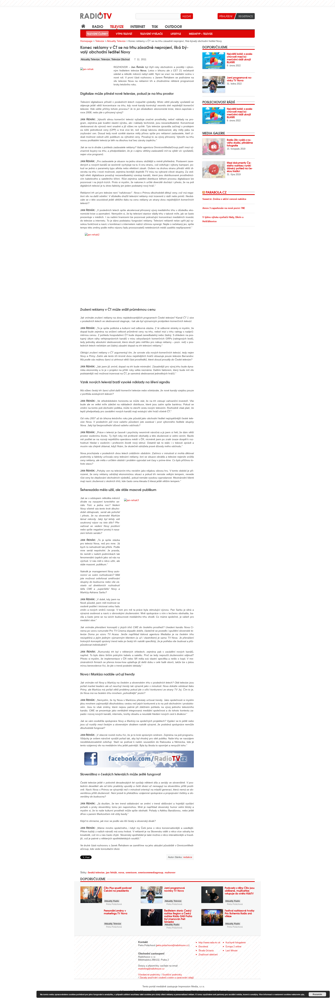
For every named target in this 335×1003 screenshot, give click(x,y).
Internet (137, 26)
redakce (187, 857)
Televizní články (97, 34)
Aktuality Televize (116, 41)
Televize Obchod (120, 59)
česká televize (96, 872)
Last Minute (231, 950)
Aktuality (108, 901)
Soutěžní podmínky (172, 974)
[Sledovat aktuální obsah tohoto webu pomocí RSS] (204, 192)
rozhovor (170, 872)
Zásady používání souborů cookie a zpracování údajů (167, 977)
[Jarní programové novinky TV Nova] (213, 84)
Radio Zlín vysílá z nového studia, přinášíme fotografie (240, 142)
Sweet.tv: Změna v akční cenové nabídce (224, 199)
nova (121, 872)
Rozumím (317, 994)
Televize (117, 26)
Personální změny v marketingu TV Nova (115, 912)
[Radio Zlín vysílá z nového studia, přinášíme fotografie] (213, 146)
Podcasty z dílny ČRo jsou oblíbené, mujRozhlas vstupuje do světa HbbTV (239, 890)
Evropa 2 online (233, 946)
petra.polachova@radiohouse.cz (172, 945)
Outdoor (173, 26)
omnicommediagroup (150, 872)
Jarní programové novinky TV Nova (239, 79)
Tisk (155, 26)
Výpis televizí (124, 34)
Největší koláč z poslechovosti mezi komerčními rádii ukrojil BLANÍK (240, 58)
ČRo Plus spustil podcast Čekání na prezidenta (118, 889)
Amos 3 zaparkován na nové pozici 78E (223, 208)
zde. (303, 994)
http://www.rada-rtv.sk (209, 942)
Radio (97, 26)
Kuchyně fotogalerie (236, 942)
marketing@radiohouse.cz (151, 968)
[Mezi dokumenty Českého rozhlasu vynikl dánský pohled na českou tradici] (213, 169)
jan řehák (111, 872)
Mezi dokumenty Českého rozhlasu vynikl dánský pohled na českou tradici (240, 167)
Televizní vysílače (151, 34)
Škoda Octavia (206, 950)
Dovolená (203, 946)
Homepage (86, 41)
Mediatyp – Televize (201, 34)
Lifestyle (176, 34)
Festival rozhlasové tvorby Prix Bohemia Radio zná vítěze (239, 913)
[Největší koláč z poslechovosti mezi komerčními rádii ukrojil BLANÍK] (213, 60)
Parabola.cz (216, 192)
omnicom (131, 872)
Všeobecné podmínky (149, 974)
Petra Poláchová (114, 904)
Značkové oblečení (208, 954)
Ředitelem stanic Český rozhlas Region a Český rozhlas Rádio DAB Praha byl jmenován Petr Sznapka (178, 916)
